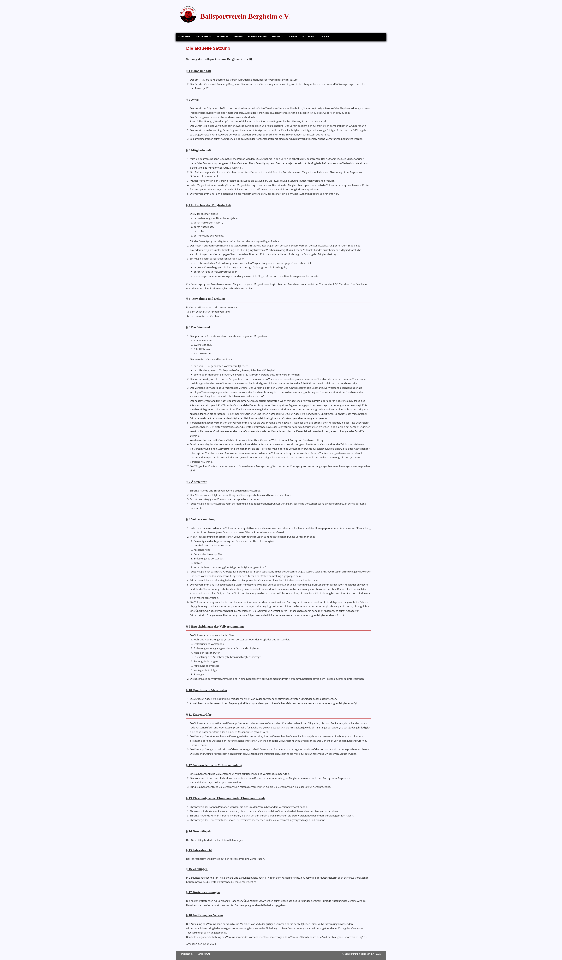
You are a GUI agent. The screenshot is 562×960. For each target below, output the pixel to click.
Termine (238, 36)
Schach (293, 36)
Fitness (276, 36)
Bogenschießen (257, 36)
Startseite (184, 36)
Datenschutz (204, 953)
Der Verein (202, 36)
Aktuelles (222, 36)
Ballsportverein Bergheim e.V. (245, 16)
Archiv (325, 36)
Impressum (187, 953)
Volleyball (309, 36)
